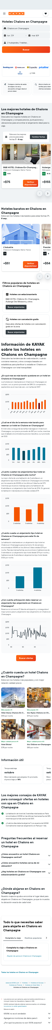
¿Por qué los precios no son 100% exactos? (23, 1022)
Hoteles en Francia (15, 985)
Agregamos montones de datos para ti (20, 1018)
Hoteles (25, 983)
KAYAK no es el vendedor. (15, 1013)
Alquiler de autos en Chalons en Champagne (24, 956)
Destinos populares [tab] (33, 938)
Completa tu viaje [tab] (13, 938)
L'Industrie (8, 247)
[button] (4, 13)
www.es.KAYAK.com (12, 983)
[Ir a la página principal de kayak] (16, 13)
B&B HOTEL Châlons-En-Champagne (20, 167)
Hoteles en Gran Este (32, 985)
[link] (16, 307)
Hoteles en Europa (37, 983)
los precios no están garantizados (15, 1006)
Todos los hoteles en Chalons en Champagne (19, 972)
